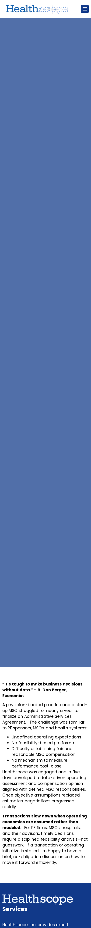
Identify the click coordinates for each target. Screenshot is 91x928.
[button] (85, 9)
